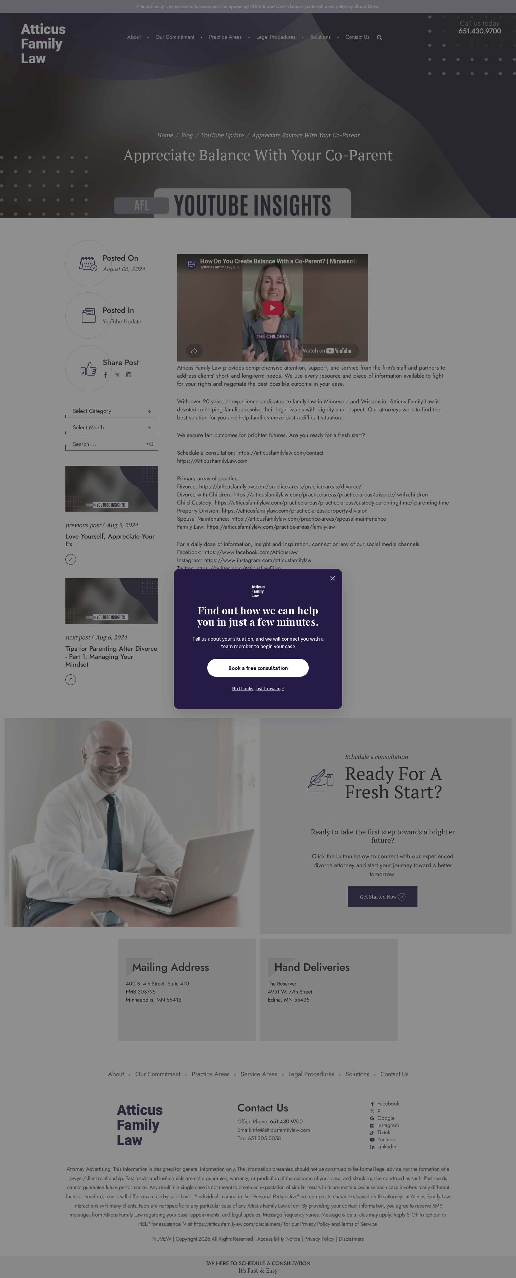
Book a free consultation (258, 668)
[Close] (332, 578)
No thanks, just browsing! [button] (258, 688)
